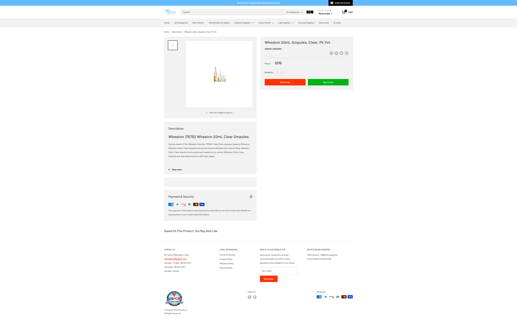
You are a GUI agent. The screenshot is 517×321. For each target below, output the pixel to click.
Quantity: (269, 72)
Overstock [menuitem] (324, 22)
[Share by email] (347, 53)
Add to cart (285, 82)
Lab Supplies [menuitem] (284, 22)
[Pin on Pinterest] (336, 53)
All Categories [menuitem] (181, 22)
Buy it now (328, 82)
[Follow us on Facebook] (249, 297)
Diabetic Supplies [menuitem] (242, 22)
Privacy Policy (225, 259)
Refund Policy (226, 267)
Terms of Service (227, 254)
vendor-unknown (273, 49)
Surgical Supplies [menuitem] (306, 22)
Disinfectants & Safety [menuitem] (219, 22)
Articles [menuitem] (337, 22)
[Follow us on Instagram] (255, 297)
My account (324, 13)
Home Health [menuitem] (264, 22)
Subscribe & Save (342, 3)
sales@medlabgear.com (175, 258)
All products (177, 32)
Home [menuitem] (167, 22)
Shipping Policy (226, 263)
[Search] (310, 12)
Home (166, 32)
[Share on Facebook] (331, 53)
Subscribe (269, 278)
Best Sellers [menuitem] (198, 22)
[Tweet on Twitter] (341, 53)
